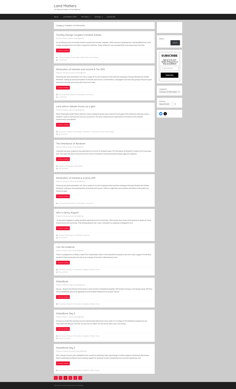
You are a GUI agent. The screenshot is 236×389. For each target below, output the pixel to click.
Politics (82, 57)
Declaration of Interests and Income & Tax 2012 (80, 69)
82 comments (63, 134)
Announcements (64, 94)
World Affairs (78, 166)
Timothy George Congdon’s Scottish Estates (78, 34)
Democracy (62, 132)
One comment (63, 168)
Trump (97, 269)
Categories (163, 89)
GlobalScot (85, 269)
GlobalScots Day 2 (65, 347)
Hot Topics (85, 17)
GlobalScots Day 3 (65, 313)
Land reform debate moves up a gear (76, 106)
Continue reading (62, 50)
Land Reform (86, 132)
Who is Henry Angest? (67, 212)
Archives (162, 101)
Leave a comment (64, 338)
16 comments (63, 237)
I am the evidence (65, 247)
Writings (98, 17)
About (56, 17)
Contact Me (111, 17)
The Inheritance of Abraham (70, 143)
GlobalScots (62, 281)
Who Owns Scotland (91, 57)
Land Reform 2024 (69, 17)
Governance (90, 94)
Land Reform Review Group (100, 132)
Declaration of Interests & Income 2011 (75, 178)
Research (87, 235)
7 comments (63, 60)
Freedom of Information (72, 57)
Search (161, 39)
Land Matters (65, 5)
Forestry (61, 57)
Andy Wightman (79, 38)
